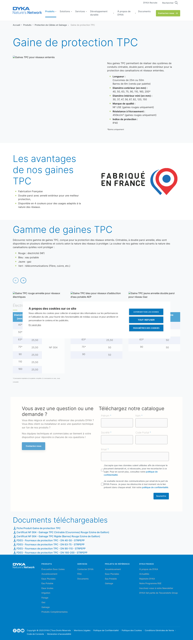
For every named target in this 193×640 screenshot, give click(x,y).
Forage (44, 598)
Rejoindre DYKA (147, 579)
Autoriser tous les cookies (146, 312)
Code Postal (142, 432)
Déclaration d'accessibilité (59, 634)
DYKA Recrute (150, 3)
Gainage (45, 607)
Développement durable (99, 13)
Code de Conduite (35, 634)
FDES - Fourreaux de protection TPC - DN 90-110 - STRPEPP (51, 548)
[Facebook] (15, 631)
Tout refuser (146, 320)
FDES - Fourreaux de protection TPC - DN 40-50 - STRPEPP (51, 540)
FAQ (79, 574)
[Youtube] (22, 631)
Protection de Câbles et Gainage (51, 25)
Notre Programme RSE (150, 584)
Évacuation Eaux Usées (53, 569)
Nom (138, 416)
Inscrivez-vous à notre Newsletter (156, 588)
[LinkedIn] (19, 631)
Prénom (105, 416)
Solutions (65, 11)
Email (104, 449)
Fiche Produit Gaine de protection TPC (39, 528)
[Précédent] (16, 280)
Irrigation (45, 593)
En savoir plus (35, 325)
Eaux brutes (47, 588)
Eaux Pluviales (48, 579)
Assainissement (49, 574)
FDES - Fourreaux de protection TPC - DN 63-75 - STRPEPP (50, 544)
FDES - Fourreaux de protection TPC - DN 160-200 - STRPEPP (52, 552)
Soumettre (161, 496)
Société (105, 432)
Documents (144, 11)
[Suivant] (23, 280)
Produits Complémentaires (54, 612)
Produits (49, 11)
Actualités (144, 574)
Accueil (16, 25)
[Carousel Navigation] (19, 280)
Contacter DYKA (85, 569)
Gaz (43, 602)
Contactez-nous (166, 13)
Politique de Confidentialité (106, 630)
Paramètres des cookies (146, 328)
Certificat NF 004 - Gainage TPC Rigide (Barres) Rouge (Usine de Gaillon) (58, 536)
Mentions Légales (82, 630)
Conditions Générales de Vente (159, 630)
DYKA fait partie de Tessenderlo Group (158, 593)
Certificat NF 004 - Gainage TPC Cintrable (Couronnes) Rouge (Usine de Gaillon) (63, 532)
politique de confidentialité (155, 487)
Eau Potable (47, 584)
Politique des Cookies (132, 630)
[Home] (27, 10)
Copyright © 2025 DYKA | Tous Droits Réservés (49, 630)
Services (80, 11)
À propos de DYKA (124, 13)
